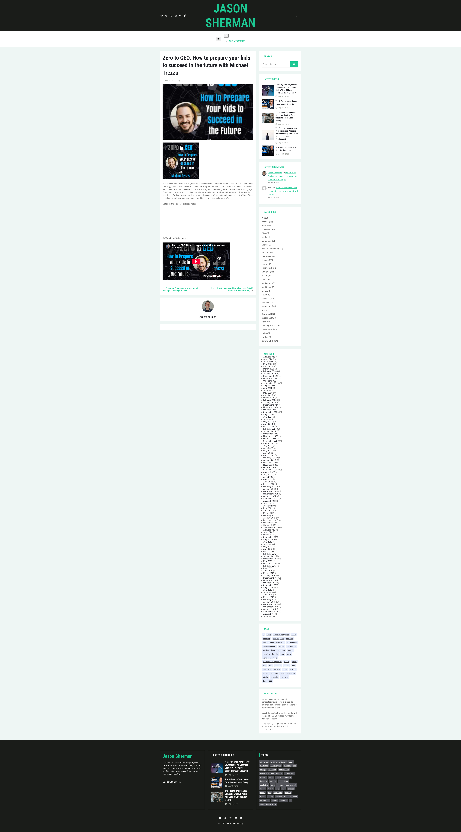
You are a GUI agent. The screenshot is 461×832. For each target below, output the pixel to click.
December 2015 (270, 578)
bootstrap (266, 639)
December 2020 (270, 520)
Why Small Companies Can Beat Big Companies (286, 148)
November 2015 (270, 580)
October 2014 (269, 609)
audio (293, 635)
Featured (266, 256)
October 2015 (269, 582)
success (274, 673)
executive (266, 252)
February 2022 (270, 486)
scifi (293, 665)
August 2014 (269, 614)
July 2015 (267, 590)
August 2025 (269, 385)
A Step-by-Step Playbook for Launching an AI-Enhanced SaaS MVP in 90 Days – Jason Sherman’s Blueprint (286, 89)
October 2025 (269, 381)
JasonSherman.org (234, 823)
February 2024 (270, 429)
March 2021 (268, 513)
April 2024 (268, 424)
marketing (266, 283)
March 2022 (268, 484)
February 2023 (270, 457)
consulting (267, 241)
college (271, 642)
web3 (264, 333)
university (274, 677)
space (264, 310)
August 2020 (269, 530)
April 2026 (268, 366)
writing (265, 337)
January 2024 (269, 431)
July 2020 (267, 532)
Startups (266, 314)
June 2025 (268, 390)
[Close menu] (226, 36)
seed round (267, 669)
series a (277, 669)
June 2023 (268, 448)
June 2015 (268, 592)
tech (282, 673)
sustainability (268, 318)
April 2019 (268, 549)
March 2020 (268, 534)
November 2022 (270, 465)
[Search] (294, 64)
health (264, 275)
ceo (264, 642)
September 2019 (270, 537)
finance (265, 260)
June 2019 (268, 544)
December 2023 (270, 433)
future (264, 264)
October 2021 (269, 496)
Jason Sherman (275, 172)
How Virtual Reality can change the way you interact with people (282, 176)
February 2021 (269, 515)
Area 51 (265, 221)
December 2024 (270, 405)
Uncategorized (268, 325)
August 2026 (269, 357)
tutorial (265, 677)
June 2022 (268, 477)
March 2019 (268, 551)
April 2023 (268, 453)
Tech (264, 321)
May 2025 (268, 393)
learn (289, 654)
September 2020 (271, 527)
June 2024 (268, 419)
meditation (267, 287)
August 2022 (269, 472)
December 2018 (270, 558)
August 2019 (269, 539)
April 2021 (268, 510)
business (266, 229)
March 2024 (268, 426)
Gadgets (266, 271)
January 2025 (269, 402)
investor (275, 654)
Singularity (267, 306)
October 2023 (269, 438)
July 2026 (267, 359)
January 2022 (269, 489)
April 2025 (268, 395)
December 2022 (270, 462)
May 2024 (268, 421)
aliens (269, 635)
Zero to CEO (267, 341)
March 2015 (268, 597)
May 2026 (268, 364)
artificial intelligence (281, 635)
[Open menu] (218, 39)
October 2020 (269, 525)
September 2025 (271, 383)
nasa (270, 665)
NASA (264, 295)
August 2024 (269, 414)
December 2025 (270, 376)
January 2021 (269, 518)
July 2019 (267, 542)
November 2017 (270, 563)
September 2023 (271, 441)
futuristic (281, 650)
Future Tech (267, 268)
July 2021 (267, 503)
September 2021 (270, 498)
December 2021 (270, 491)
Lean (264, 279)
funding (266, 650)
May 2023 (268, 450)
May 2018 (267, 561)
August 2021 (269, 501)
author (265, 225)
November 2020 (270, 522)
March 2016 (268, 573)
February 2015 (269, 599)
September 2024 (271, 412)
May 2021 (267, 508)
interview (266, 654)
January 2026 (269, 373)
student (266, 673)
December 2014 (270, 604)
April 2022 (268, 482)
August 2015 (269, 587)
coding (265, 237)
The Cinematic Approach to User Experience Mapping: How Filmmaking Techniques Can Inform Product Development (287, 133)
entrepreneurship (270, 248)
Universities (267, 329)
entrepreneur (292, 642)
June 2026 (268, 361)
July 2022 (267, 474)
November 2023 (270, 436)
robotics (265, 302)
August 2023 (269, 443)
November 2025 (270, 378)
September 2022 (271, 470)
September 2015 (270, 585)
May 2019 (267, 546)
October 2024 (269, 409)
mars (275, 658)
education (280, 642)
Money (265, 291)
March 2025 (268, 397)
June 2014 (268, 616)
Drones (265, 245)
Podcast (265, 298)
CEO (264, 233)
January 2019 (269, 556)
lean (282, 654)
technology (290, 673)
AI (263, 218)
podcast (278, 665)
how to (290, 650)
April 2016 (268, 570)
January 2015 (269, 602)
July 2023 (267, 445)
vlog (286, 677)
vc (282, 677)
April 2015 (268, 594)
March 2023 (268, 455)
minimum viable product (272, 662)
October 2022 (269, 467)
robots (286, 665)
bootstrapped (278, 639)
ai (263, 635)
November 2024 (270, 407)
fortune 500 (291, 646)
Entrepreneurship (269, 646)
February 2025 (270, 400)
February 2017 (269, 566)
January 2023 (269, 460)
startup (293, 669)
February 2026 (270, 371)
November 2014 (270, 606)
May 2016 (267, 568)
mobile (286, 662)
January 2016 (269, 575)
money (294, 662)
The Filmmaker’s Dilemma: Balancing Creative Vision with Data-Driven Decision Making (286, 116)
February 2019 (269, 554)
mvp (264, 665)
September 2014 (270, 611)
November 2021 (270, 494)
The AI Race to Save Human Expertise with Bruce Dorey (286, 102)
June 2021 (268, 506)
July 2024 (267, 417)
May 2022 (268, 479)
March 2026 (268, 369)
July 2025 (267, 388)
